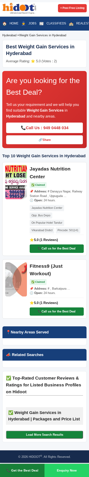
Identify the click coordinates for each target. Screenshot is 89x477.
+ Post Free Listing (72, 8)
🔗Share (45, 140)
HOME (14, 23)
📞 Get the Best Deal (22, 470)
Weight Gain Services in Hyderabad (42, 35)
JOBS (33, 23)
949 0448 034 (55, 128)
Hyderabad (9, 35)
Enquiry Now (67, 470)
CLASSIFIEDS (56, 23)
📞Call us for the (57, 248)
